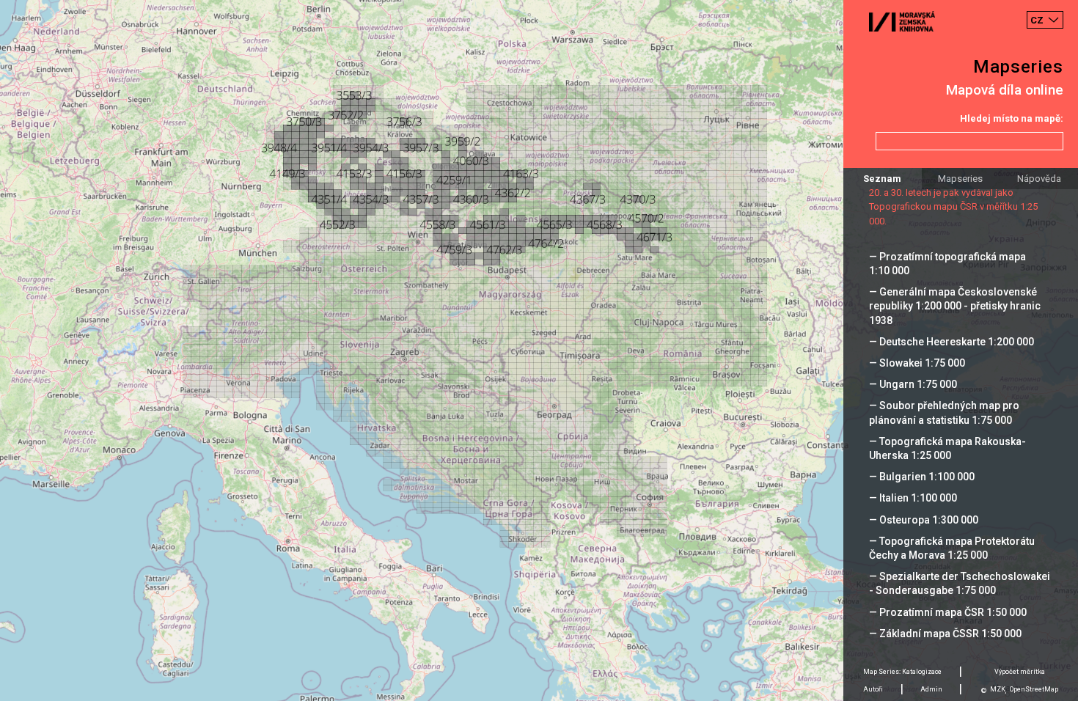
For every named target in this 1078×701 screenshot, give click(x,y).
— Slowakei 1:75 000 (917, 363)
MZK (997, 689)
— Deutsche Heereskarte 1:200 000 (951, 342)
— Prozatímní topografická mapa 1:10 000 (947, 263)
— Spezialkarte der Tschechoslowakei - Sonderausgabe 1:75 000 (959, 583)
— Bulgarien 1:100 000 (922, 476)
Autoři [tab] (873, 689)
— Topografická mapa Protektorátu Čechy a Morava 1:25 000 (952, 548)
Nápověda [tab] (1039, 178)
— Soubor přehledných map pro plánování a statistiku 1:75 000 (944, 412)
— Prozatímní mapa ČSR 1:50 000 (948, 612)
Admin (931, 689)
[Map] (539, 350)
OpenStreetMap (1034, 689)
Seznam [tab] (882, 178)
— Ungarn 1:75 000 (913, 384)
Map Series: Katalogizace (902, 671)
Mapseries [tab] (960, 178)
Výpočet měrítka (1019, 671)
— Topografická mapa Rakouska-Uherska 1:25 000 (947, 448)
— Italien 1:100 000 (913, 498)
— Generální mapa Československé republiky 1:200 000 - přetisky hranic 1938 (955, 306)
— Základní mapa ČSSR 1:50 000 (945, 633)
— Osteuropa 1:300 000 (923, 520)
